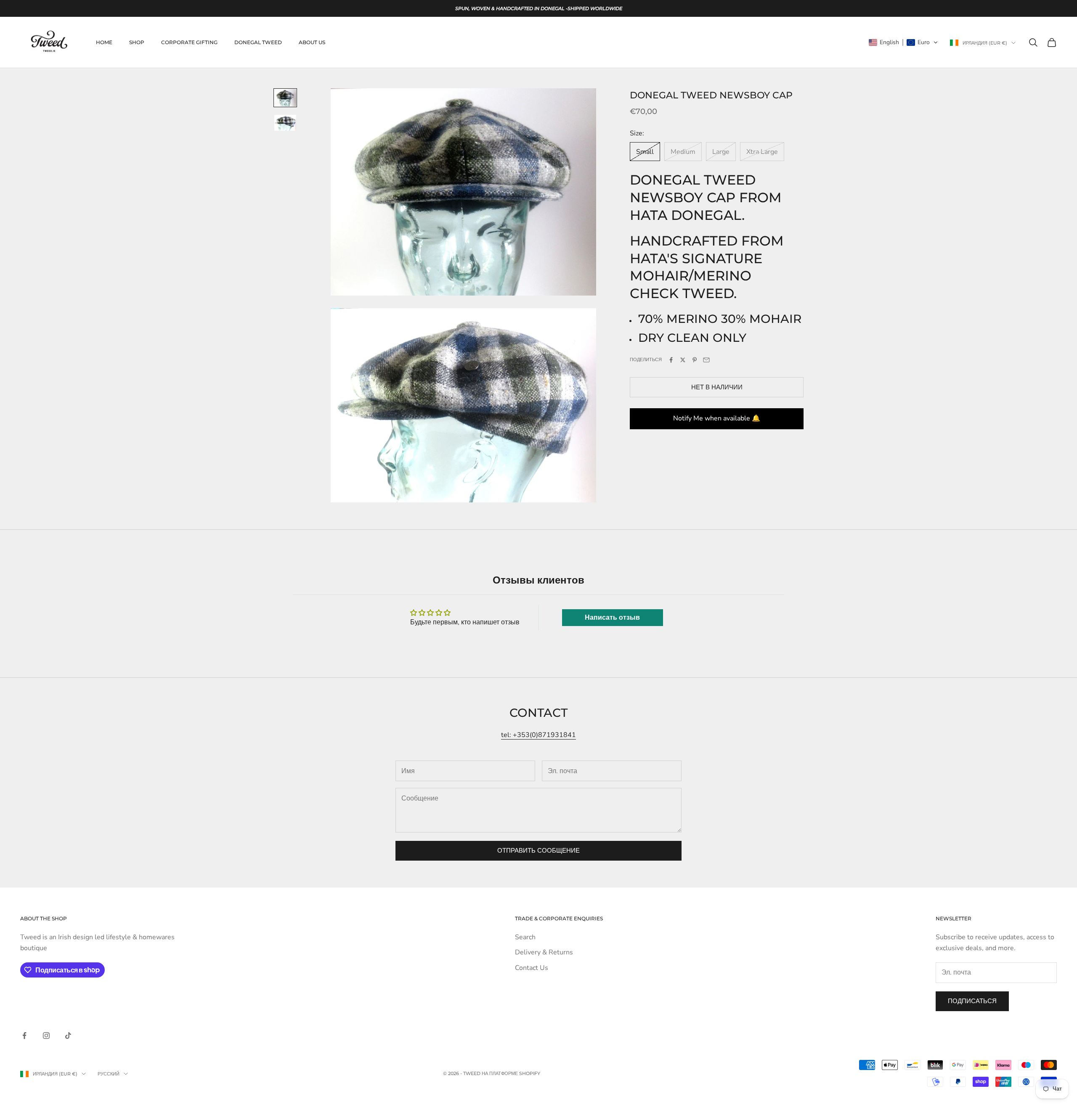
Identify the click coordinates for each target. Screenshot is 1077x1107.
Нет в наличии (717, 387)
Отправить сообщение (538, 850)
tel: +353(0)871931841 (538, 735)
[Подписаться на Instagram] (46, 1035)
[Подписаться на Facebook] (24, 1035)
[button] (903, 42)
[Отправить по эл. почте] (706, 360)
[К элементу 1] (285, 97)
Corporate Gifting (189, 42)
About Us (312, 42)
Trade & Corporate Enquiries (559, 918)
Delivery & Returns (544, 952)
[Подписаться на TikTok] (68, 1035)
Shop (136, 42)
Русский (108, 1074)
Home (104, 42)
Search (525, 937)
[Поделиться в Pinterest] (694, 360)
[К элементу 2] (285, 123)
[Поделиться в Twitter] (682, 360)
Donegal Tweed (258, 42)
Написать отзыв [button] (612, 617)
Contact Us (531, 967)
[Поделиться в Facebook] (671, 360)
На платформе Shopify (511, 1073)
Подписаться (972, 1001)
